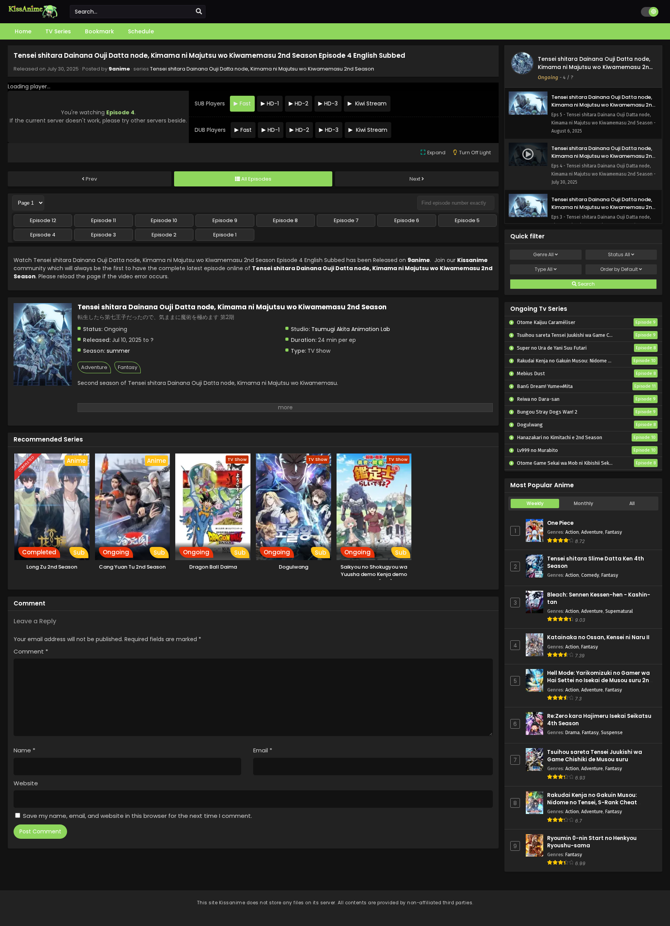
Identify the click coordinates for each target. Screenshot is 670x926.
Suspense (612, 732)
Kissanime (472, 260)
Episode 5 (467, 220)
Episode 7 (346, 220)
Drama (572, 732)
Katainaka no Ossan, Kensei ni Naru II (598, 637)
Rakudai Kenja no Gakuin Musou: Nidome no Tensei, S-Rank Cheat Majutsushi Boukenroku (592, 802)
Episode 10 (164, 220)
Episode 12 (43, 220)
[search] (199, 11)
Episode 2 (164, 234)
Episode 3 (103, 234)
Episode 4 (42, 234)
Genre (543, 254)
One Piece (560, 523)
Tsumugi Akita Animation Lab (350, 329)
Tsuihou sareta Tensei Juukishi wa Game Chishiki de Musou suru (594, 755)
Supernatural (619, 611)
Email (262, 750)
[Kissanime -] (33, 16)
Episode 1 (225, 234)
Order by (619, 269)
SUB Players (210, 103)
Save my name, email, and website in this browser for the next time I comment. (137, 816)
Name (24, 750)
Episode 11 (103, 220)
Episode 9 (224, 220)
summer (118, 351)
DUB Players (210, 130)
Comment (31, 651)
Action (572, 532)
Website (26, 783)
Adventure (94, 367)
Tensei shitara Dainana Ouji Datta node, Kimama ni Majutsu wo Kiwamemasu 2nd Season (262, 68)
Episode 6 (406, 220)
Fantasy (127, 367)
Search (586, 284)
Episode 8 (285, 220)
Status (619, 254)
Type (544, 269)
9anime (119, 68)
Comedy (590, 575)
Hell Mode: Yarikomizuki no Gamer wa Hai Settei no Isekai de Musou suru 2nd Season (600, 680)
